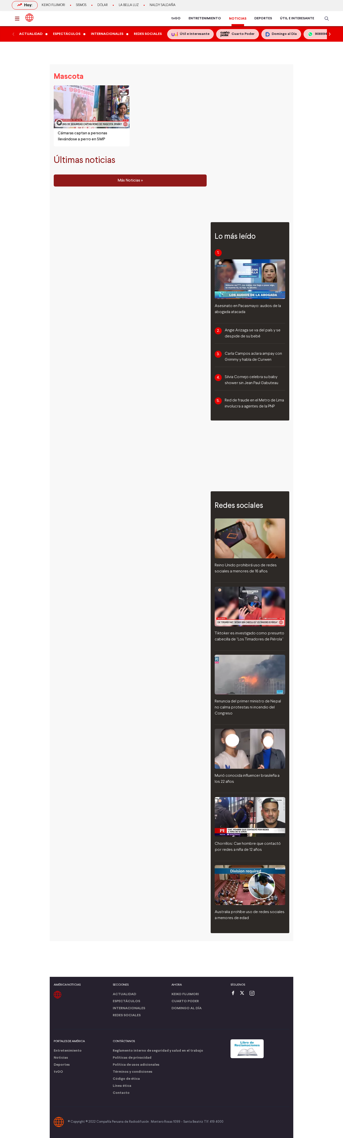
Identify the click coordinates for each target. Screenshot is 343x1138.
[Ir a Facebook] (234, 993)
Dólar (102, 5)
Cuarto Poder (185, 1001)
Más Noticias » (130, 180)
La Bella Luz (129, 5)
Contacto (121, 1093)
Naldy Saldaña (163, 5)
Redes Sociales (127, 1015)
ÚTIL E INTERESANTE (297, 18)
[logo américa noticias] (29, 18)
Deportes (62, 1064)
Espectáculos (126, 1001)
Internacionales (129, 1008)
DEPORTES (263, 18)
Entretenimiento (68, 1050)
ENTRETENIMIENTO (205, 18)
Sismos (81, 5)
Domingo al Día (187, 1008)
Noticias (61, 1057)
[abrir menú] (18, 19)
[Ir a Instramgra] (253, 993)
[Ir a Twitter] (244, 993)
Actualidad (124, 994)
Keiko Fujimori (53, 5)
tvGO (176, 18)
